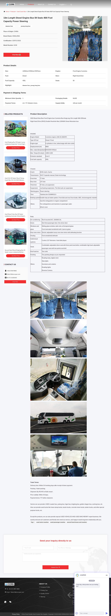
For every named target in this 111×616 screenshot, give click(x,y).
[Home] (10, 4)
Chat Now (15, 54)
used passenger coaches (57, 522)
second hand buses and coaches (77, 522)
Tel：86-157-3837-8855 (13, 589)
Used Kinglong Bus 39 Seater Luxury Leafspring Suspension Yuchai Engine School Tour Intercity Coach (15, 144)
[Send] (106, 613)
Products (31, 4)
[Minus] (107, 575)
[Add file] (76, 613)
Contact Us (52, 4)
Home (22, 4)
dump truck (57, 507)
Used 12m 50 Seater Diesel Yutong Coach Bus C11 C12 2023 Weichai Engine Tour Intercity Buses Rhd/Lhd (15, 180)
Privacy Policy (16, 614)
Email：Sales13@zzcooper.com (15, 592)
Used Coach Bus (21, 11)
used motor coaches (42, 522)
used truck (44, 507)
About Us (41, 4)
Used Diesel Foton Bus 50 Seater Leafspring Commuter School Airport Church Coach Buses (15, 216)
